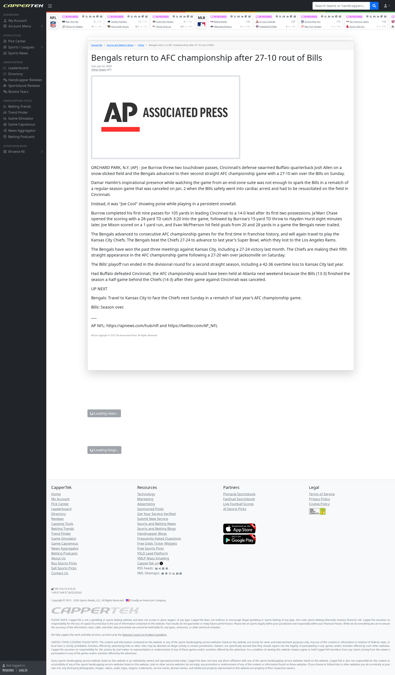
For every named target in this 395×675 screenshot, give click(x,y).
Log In (23, 670)
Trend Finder (18, 112)
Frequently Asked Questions (159, 538)
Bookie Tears (18, 91)
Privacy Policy (319, 499)
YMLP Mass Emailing (153, 558)
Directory (15, 74)
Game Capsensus (21, 124)
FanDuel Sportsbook (239, 499)
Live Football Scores (238, 504)
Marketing (145, 499)
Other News (98, 69)
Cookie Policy (319, 504)
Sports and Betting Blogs (156, 528)
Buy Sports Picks (64, 563)
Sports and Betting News (120, 45)
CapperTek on (148, 563)
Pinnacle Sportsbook (239, 494)
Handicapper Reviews (25, 80)
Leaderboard (18, 68)
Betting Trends (19, 106)
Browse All (16, 151)
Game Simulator (21, 118)
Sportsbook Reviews (24, 85)
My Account (17, 20)
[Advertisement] (214, 359)
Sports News (18, 53)
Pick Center (17, 41)
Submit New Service (152, 518)
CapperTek (96, 45)
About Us (58, 558)
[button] (387, 6)
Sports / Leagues (21, 47)
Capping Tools (62, 523)
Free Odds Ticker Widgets (157, 543)
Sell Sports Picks (64, 568)
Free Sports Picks (150, 548)
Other (141, 45)
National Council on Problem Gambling (144, 635)
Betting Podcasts (21, 136)
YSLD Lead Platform (152, 553)
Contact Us (59, 573)
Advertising (146, 504)
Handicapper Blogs (152, 533)
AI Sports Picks (234, 509)
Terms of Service (322, 494)
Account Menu (19, 26)
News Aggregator (22, 130)
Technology (146, 494)
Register (8, 670)
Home (56, 494)
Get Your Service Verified (156, 514)
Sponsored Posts (150, 509)
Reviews (57, 518)
